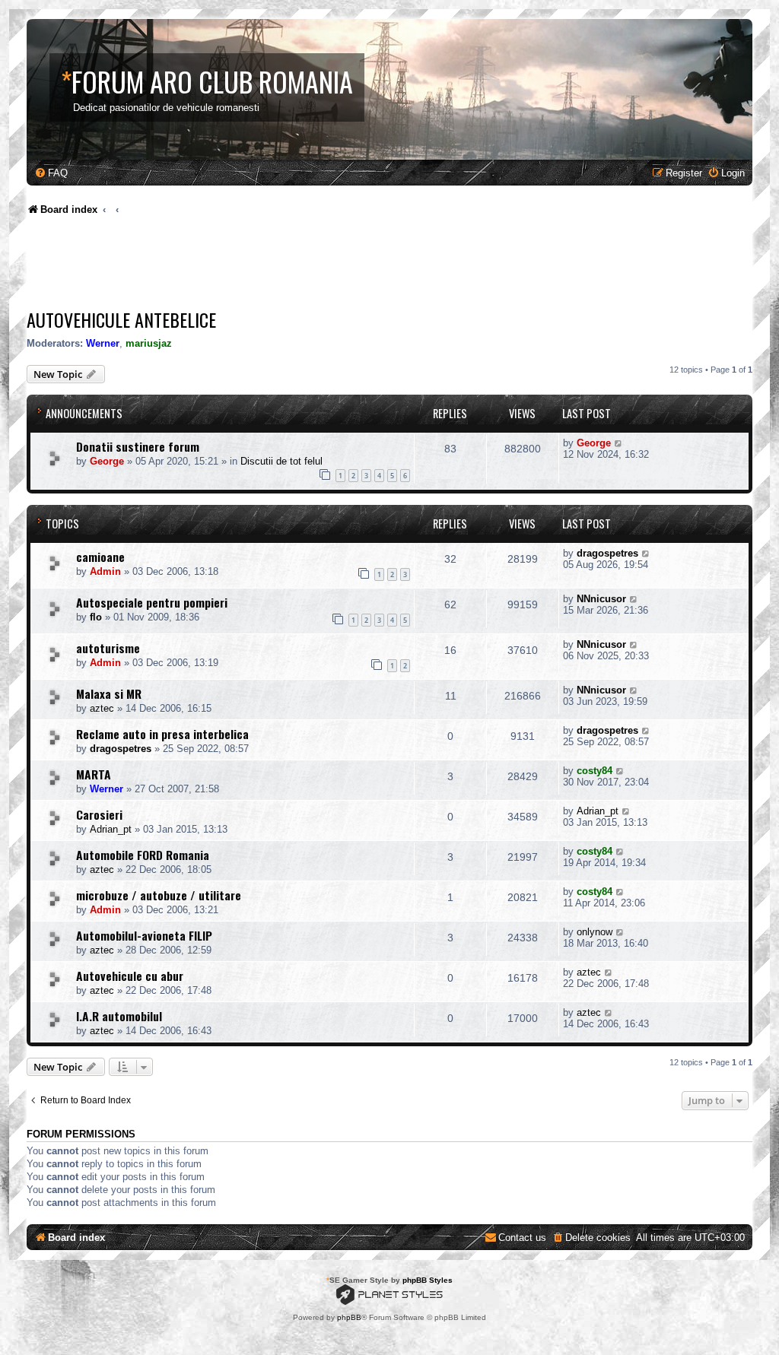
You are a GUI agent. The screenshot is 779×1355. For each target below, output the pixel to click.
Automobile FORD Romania (142, 855)
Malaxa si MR (108, 693)
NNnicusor (601, 599)
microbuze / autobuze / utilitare (158, 895)
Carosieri (99, 814)
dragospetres (607, 553)
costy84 (594, 770)
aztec (102, 708)
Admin (105, 571)
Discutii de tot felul (281, 461)
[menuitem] (51, 173)
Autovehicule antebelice (121, 319)
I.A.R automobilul (119, 1016)
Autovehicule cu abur (129, 975)
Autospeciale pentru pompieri (151, 602)
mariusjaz (149, 343)
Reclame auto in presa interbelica (162, 734)
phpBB (349, 1317)
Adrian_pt (111, 829)
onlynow (594, 932)
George (107, 461)
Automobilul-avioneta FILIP (144, 935)
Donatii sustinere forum (137, 446)
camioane (100, 556)
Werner (102, 343)
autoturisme (108, 648)
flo (96, 617)
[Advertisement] (303, 266)
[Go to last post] (619, 443)
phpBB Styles (427, 1280)
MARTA (93, 774)
